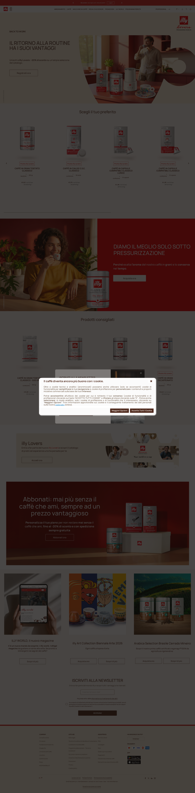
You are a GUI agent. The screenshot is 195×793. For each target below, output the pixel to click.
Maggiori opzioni (119, 410)
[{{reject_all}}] (151, 381)
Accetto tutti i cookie (142, 410)
